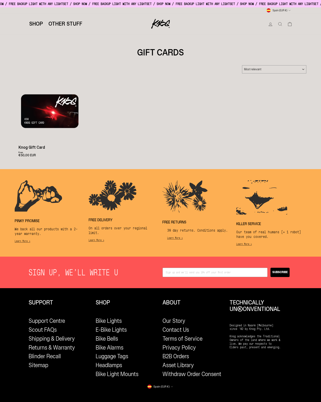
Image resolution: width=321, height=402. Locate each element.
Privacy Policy (179, 347)
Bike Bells (107, 338)
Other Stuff (65, 23)
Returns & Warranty (52, 347)
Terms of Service (182, 338)
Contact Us (176, 329)
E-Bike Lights (111, 329)
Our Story (174, 320)
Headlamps (109, 365)
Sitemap (38, 365)
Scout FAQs (43, 329)
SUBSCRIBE (280, 272)
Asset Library (178, 365)
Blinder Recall (45, 356)
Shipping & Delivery (52, 338)
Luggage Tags (112, 356)
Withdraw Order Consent (192, 374)
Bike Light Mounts (117, 374)
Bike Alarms (109, 347)
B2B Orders (176, 356)
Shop (36, 23)
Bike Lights (109, 320)
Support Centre (47, 320)
